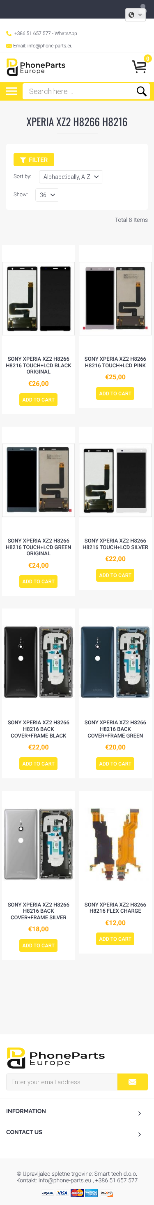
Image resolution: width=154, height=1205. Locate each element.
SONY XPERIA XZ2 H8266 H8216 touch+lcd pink (115, 362)
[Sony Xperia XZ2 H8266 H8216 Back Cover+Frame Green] (115, 662)
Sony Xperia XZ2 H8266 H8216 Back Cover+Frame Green (115, 729)
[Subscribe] (132, 1081)
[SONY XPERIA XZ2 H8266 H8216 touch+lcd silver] (115, 480)
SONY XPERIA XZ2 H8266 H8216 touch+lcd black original (38, 365)
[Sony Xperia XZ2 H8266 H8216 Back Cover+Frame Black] (38, 662)
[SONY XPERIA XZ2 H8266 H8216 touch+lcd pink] (115, 298)
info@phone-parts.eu (50, 46)
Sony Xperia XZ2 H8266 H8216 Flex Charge (115, 908)
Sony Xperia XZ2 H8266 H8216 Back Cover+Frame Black (38, 729)
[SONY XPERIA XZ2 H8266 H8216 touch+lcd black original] (38, 298)
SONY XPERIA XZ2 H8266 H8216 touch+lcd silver (115, 544)
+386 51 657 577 (32, 33)
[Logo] (36, 67)
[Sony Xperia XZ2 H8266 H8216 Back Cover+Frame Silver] (38, 844)
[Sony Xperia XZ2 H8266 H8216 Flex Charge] (115, 844)
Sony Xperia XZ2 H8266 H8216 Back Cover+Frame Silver (38, 911)
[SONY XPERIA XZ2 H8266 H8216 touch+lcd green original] (38, 480)
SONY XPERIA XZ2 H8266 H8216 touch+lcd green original (38, 547)
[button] (135, 14)
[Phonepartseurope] (56, 1057)
